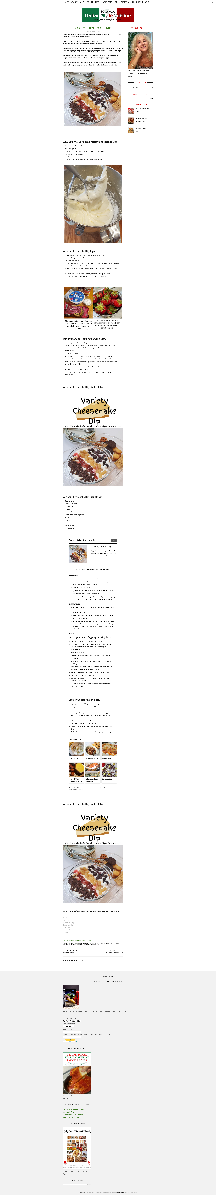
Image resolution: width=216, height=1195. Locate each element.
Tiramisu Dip (67, 930)
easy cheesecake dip (78, 944)
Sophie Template (112, 1192)
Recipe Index (93, 2)
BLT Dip (65, 918)
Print (114, 540)
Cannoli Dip (67, 927)
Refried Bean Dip (68, 923)
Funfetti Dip (67, 932)
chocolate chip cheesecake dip (81, 943)
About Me (107, 2)
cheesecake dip (67, 943)
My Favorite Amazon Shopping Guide (133, 2)
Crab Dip (66, 920)
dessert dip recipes (97, 943)
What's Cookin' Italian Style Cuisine (96, 1192)
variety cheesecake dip (92, 944)
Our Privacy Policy (74, 2)
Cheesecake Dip (68, 925)
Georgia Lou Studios (131, 1192)
